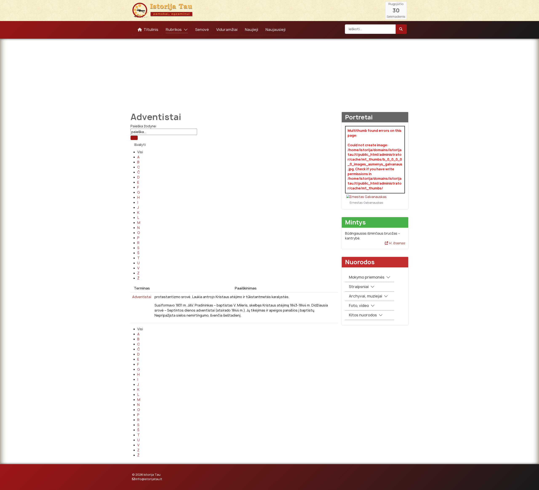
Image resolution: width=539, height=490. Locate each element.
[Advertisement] (269, 72)
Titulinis (151, 29)
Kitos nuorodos (363, 315)
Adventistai (141, 297)
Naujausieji (275, 29)
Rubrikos (174, 29)
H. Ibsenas (396, 243)
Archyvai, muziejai (365, 296)
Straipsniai (359, 286)
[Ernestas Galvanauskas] (366, 197)
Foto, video (359, 305)
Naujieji (251, 29)
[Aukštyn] (532, 482)
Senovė (202, 29)
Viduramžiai (226, 29)
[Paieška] (134, 138)
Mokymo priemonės (366, 277)
